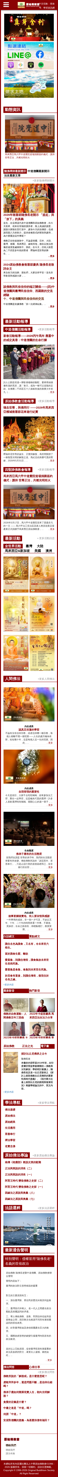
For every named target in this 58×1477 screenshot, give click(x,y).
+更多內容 (8, 984)
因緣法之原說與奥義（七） (20, 1199)
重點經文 (34, 936)
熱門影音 (34, 990)
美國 (37, 550)
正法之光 (27, 1046)
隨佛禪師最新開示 (15, 171)
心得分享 (34, 1367)
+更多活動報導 (46, 329)
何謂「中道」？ (12, 1414)
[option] (29, 56)
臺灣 (29, 546)
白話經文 (9, 936)
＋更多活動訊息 (46, 538)
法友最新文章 (12, 175)
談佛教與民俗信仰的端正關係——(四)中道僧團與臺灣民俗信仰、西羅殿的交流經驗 (29, 291)
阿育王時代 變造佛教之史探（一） (24, 1186)
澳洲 (49, 550)
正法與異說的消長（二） (19, 1168)
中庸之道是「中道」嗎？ (17, 1408)
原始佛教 (9, 1046)
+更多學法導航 (46, 1102)
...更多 (51, 256)
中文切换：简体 (47, 3)
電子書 (45, 1046)
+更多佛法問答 (46, 1372)
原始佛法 (10, 1115)
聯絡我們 (10, 1450)
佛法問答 (9, 1367)
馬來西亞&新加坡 (17, 550)
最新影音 (9, 990)
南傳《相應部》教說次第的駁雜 (23, 1162)
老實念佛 (10, 1146)
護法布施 (10, 1453)
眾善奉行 (10, 1134)
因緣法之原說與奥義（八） (20, 1192)
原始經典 (10, 1121)
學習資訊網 (49, 7)
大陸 (40, 546)
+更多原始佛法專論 (44, 1155)
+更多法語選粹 (46, 1208)
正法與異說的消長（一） (19, 1174)
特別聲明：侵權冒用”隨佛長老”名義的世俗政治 (28, 1261)
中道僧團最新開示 (39, 171)
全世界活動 (13, 546)
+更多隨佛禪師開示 (44, 180)
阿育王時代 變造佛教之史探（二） (24, 1180)
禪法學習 (10, 1140)
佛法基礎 (10, 1109)
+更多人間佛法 (46, 679)
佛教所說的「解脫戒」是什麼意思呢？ (25, 1376)
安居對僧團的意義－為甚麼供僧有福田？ (26, 1420)
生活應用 (10, 1127)
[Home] (29, 5)
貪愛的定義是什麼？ (15, 1402)
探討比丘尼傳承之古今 (34, 1053)
